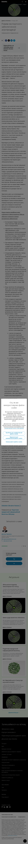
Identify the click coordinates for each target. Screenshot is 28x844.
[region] (14, 422)
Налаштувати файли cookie (14, 442)
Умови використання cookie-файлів (14, 428)
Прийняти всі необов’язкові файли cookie (14, 433)
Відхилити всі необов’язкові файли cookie (14, 437)
